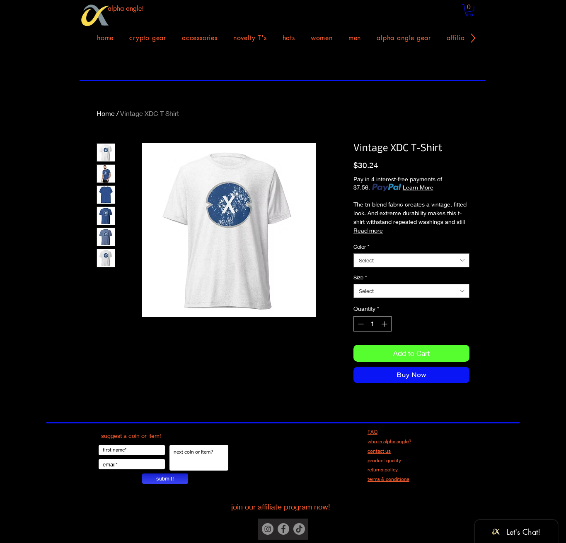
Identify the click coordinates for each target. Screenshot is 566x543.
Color (361, 246)
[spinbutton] (372, 324)
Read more (368, 230)
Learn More (418, 187)
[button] (469, 10)
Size (360, 277)
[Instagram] (267, 529)
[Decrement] (360, 324)
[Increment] (385, 324)
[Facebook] (283, 529)
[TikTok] (299, 529)
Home (106, 113)
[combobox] (411, 260)
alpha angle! (126, 8)
